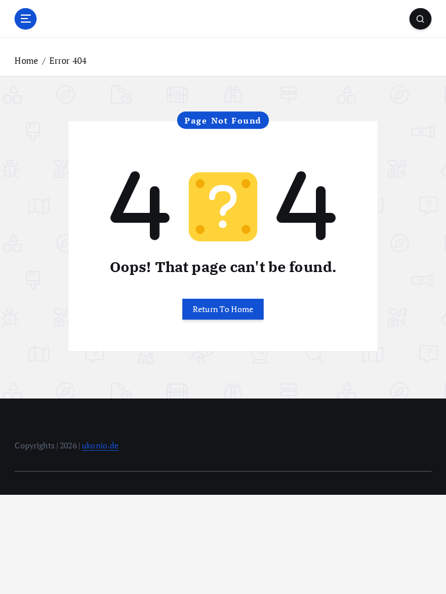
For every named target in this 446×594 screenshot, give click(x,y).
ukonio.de (100, 445)
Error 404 (68, 60)
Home (26, 60)
